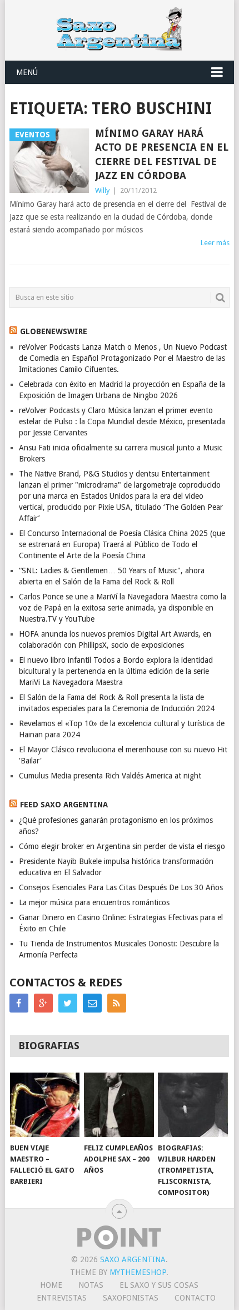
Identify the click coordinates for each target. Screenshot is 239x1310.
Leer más (215, 243)
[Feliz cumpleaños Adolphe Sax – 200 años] (118, 1105)
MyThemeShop (137, 1272)
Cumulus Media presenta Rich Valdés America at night (110, 775)
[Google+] (43, 1003)
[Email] (92, 1003)
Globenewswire (53, 331)
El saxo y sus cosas (159, 1285)
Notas (90, 1285)
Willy (102, 190)
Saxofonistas (130, 1297)
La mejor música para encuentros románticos (94, 902)
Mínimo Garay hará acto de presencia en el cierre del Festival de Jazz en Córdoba (161, 154)
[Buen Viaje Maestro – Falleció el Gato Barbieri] (44, 1105)
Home (51, 1285)
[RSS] (116, 1003)
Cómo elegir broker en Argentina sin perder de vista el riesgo (122, 846)
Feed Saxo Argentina (64, 804)
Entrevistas (62, 1297)
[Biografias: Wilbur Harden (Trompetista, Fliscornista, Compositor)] (192, 1105)
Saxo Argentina (133, 1259)
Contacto (195, 1297)
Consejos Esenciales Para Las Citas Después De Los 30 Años (121, 887)
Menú (27, 72)
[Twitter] (67, 1003)
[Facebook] (18, 1003)
